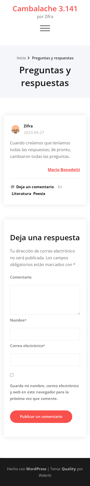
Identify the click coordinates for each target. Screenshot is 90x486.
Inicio (21, 57)
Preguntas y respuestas (53, 57)
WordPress (36, 468)
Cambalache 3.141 (45, 8)
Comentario (21, 277)
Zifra (28, 125)
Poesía (39, 193)
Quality (69, 468)
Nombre (18, 320)
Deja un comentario (35, 186)
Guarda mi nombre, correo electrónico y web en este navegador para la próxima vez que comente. (44, 392)
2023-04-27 (34, 132)
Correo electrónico (27, 345)
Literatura (21, 193)
